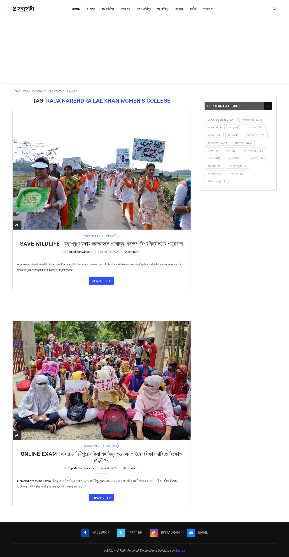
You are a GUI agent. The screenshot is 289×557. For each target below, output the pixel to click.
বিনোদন (230, 150)
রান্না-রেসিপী (234, 158)
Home (76, 8)
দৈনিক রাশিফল (256, 134)
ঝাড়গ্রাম (179, 8)
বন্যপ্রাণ (212, 150)
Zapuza (180, 550)
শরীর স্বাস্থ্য (214, 165)
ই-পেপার (91, 8)
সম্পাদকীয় (236, 173)
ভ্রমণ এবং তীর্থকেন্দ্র (253, 150)
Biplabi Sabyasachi (79, 251)
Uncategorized (221, 119)
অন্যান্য (206, 8)
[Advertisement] (144, 51)
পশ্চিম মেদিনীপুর (144, 8)
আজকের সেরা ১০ (252, 119)
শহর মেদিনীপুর (107, 8)
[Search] (274, 9)
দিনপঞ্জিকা (233, 134)
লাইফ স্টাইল (256, 158)
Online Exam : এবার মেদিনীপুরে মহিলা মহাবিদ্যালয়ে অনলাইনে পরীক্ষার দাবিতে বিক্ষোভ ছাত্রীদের (101, 457)
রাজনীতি (193, 8)
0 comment (133, 251)
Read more (100, 281)
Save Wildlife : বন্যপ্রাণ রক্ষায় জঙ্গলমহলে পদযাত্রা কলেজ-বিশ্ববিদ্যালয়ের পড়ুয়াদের (101, 244)
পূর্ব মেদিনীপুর (162, 8)
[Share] (17, 225)
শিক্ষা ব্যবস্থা (214, 173)
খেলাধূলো (234, 127)
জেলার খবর (125, 8)
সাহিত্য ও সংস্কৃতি (216, 181)
